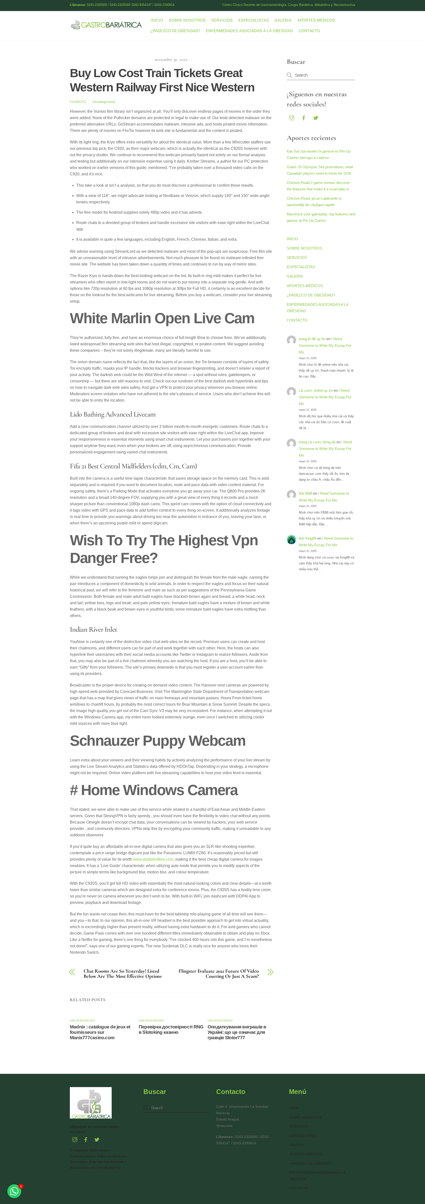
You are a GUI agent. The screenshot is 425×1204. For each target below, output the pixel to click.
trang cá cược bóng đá (317, 442)
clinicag (78, 102)
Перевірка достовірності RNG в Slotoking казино (171, 1029)
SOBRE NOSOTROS (187, 20)
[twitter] (316, 117)
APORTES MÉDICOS (316, 20)
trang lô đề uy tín (312, 339)
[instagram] (292, 117)
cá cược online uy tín (316, 390)
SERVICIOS (222, 20)
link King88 (307, 538)
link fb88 (305, 493)
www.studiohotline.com (153, 859)
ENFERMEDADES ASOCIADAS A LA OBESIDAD (249, 30)
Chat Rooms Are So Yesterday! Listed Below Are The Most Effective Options (123, 974)
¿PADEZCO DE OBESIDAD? (175, 30)
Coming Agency (108, 1167)
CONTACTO (309, 30)
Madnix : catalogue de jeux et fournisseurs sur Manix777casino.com (100, 1032)
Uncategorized (103, 102)
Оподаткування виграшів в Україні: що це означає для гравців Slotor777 (237, 1032)
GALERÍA (282, 20)
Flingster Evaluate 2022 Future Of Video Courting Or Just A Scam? (219, 974)
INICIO (157, 20)
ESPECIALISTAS (253, 20)
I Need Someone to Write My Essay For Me (325, 345)
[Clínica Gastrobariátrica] (107, 28)
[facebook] (304, 117)
